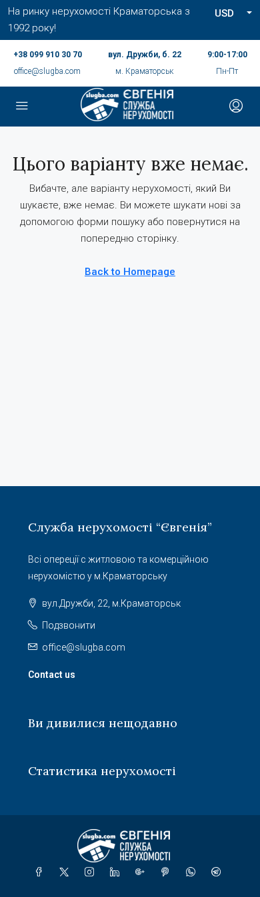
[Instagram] (92, 872)
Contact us (51, 674)
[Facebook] (41, 872)
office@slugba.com (47, 71)
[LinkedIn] (117, 872)
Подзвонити (68, 625)
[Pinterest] (168, 872)
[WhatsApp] (193, 872)
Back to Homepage (130, 272)
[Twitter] (66, 872)
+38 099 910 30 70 (47, 54)
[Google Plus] (142, 872)
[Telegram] (218, 872)
